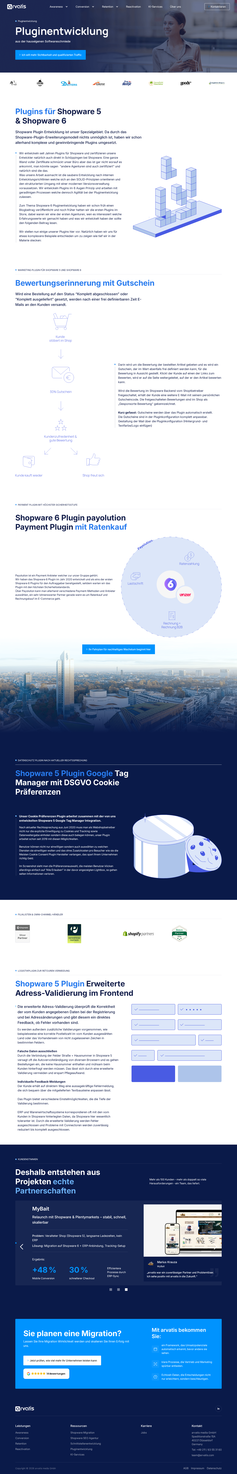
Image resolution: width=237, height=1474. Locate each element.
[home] (16, 6)
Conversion (82, 6)
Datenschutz (214, 1468)
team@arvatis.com (203, 1455)
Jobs (144, 1432)
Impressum (197, 1468)
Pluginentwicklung (81, 1449)
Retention (107, 6)
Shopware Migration (82, 1432)
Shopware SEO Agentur (84, 1438)
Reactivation (22, 1449)
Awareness (56, 6)
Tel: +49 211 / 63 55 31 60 (207, 1449)
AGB (185, 1468)
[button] (59, 7)
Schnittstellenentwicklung (85, 1443)
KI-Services (77, 1454)
